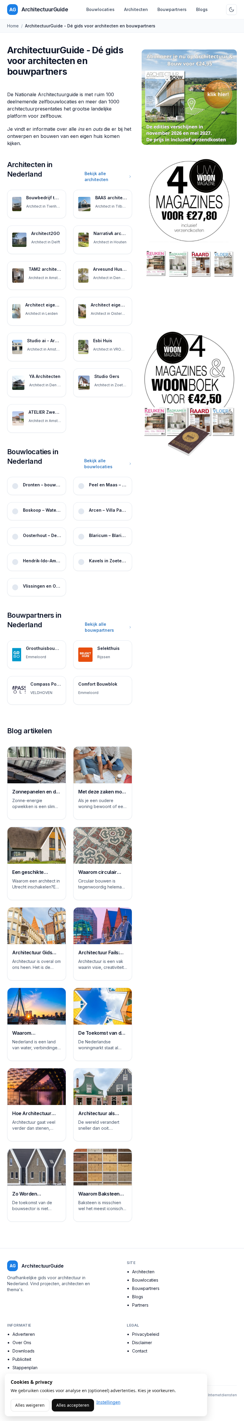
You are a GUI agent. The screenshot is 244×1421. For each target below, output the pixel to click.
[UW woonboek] (189, 393)
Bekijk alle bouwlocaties (98, 463)
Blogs (202, 9)
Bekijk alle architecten (96, 176)
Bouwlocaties (100, 9)
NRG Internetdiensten (218, 1395)
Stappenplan (24, 1367)
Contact (139, 1350)
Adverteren (23, 1334)
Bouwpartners (172, 9)
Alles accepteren (72, 1405)
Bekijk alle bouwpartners (99, 627)
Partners (140, 1305)
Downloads (23, 1350)
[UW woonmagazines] (189, 235)
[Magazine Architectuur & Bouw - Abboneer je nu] (189, 97)
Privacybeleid (145, 1334)
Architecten (136, 9)
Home (13, 25)
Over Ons (21, 1342)
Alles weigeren (30, 1405)
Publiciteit (21, 1359)
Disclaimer (142, 1342)
